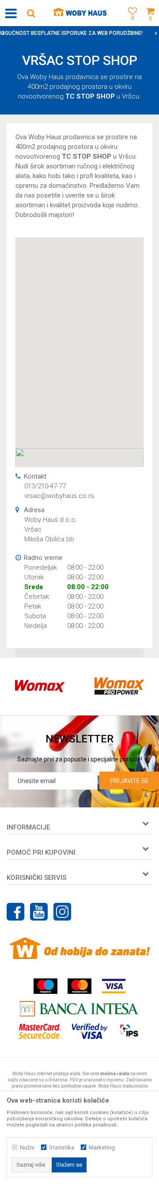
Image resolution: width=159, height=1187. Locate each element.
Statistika (61, 1147)
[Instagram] (62, 912)
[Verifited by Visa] (90, 1031)
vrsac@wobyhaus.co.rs (59, 496)
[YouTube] (39, 912)
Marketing (102, 1147)
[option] (40, 686)
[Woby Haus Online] (80, 13)
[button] (31, 13)
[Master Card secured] (40, 1031)
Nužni (27, 1147)
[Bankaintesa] (79, 1008)
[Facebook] (15, 912)
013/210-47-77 (45, 486)
